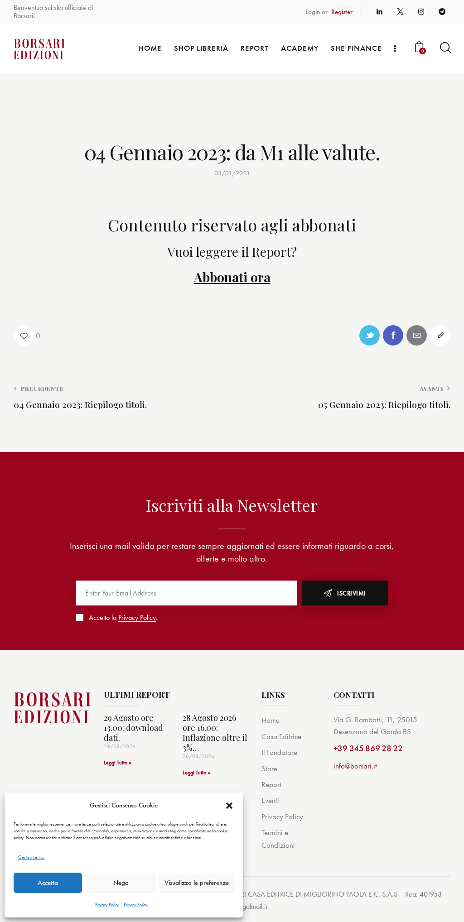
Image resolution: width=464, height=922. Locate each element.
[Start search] (444, 48)
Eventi (270, 800)
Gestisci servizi (31, 857)
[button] (229, 805)
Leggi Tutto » (117, 762)
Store (269, 768)
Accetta (48, 882)
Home (270, 720)
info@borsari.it (355, 766)
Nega (121, 882)
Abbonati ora (232, 277)
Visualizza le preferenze (196, 882)
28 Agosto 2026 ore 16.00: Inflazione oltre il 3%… (215, 733)
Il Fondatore (279, 752)
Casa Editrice (281, 736)
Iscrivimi (351, 593)
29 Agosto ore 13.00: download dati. (133, 728)
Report (271, 784)
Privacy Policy (107, 905)
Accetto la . (123, 617)
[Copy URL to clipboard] (440, 335)
